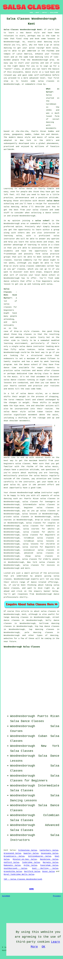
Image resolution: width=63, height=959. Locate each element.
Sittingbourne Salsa (39, 856)
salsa (51, 137)
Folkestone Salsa (27, 850)
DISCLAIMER (54, 12)
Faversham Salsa (49, 865)
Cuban (42, 736)
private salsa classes (16, 517)
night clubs (46, 380)
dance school (52, 213)
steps (39, 272)
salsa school (42, 221)
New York (50, 746)
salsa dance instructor (32, 346)
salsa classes (40, 210)
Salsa (49, 95)
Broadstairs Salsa (14, 856)
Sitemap (6, 896)
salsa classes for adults (39, 532)
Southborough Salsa (15, 868)
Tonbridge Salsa (31, 862)
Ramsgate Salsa (12, 865)
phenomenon (52, 143)
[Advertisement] (24, 107)
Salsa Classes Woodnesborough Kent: (23, 30)
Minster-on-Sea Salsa (25, 859)
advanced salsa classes (39, 553)
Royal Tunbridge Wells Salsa (19, 874)
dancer (55, 394)
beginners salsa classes (17, 464)
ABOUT (37, 12)
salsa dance (53, 201)
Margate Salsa (50, 862)
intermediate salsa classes (39, 505)
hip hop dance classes (47, 626)
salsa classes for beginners (10, 307)
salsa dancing (11, 207)
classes (8, 260)
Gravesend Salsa (12, 853)
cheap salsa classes (39, 556)
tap (30, 629)
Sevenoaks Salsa (49, 853)
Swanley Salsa (30, 853)
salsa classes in (50, 611)
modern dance (16, 137)
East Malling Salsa (45, 868)
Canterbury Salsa (49, 850)
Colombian (51, 815)
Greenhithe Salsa (13, 871)
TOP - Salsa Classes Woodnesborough (23, 879)
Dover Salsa (48, 871)
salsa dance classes (15, 380)
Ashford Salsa (11, 862)
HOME (31, 12)
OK (43, 946)
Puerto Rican (48, 716)
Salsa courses (46, 349)
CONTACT (44, 12)
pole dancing (33, 632)
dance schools (11, 281)
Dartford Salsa (32, 871)
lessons (8, 383)
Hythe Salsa (30, 865)
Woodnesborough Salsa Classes (22, 646)
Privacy (57, 896)
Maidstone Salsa (49, 859)
